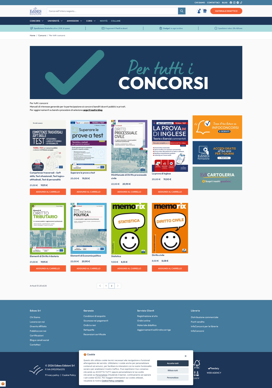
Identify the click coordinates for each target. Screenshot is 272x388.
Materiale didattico (146, 325)
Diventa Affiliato (38, 326)
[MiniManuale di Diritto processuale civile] (129, 146)
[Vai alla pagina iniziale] (35, 11)
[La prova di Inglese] (170, 146)
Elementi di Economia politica (86, 255)
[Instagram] (234, 2)
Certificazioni (37, 335)
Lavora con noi (37, 321)
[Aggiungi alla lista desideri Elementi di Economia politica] (102, 207)
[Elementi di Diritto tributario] (48, 228)
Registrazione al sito (147, 316)
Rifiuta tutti (173, 370)
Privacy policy (52, 375)
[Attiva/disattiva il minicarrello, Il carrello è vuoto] (205, 11)
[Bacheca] (199, 11)
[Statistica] (129, 228)
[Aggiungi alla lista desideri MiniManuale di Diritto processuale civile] (143, 124)
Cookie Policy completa (113, 381)
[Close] (185, 356)
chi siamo (200, 2)
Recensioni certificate (95, 334)
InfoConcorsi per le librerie (204, 326)
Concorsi (35, 21)
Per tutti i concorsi (57, 35)
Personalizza (172, 377)
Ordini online (143, 320)
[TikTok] (241, 2)
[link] (118, 285)
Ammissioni (73, 21)
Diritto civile (158, 255)
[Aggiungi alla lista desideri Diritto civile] (183, 207)
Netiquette (89, 329)
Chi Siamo (35, 317)
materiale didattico (226, 11)
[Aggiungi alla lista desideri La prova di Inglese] (183, 124)
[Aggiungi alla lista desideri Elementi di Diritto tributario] (61, 207)
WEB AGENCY (214, 372)
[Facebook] (231, 2)
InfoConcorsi (197, 330)
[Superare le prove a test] (89, 145)
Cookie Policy (69, 375)
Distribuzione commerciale (204, 317)
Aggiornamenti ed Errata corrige (154, 329)
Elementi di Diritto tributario (44, 256)
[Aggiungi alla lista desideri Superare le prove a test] (102, 124)
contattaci (213, 2)
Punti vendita (197, 321)
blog (224, 2)
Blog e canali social (39, 340)
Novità (104, 21)
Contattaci (35, 344)
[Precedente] (100, 285)
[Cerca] (181, 11)
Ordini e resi (90, 325)
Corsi (89, 21)
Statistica (116, 256)
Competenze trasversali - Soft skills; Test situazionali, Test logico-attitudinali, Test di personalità (47, 176)
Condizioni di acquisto (95, 316)
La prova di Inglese (161, 173)
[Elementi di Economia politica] (89, 228)
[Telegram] (238, 2)
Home (32, 35)
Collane (115, 21)
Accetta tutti (172, 363)
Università (53, 21)
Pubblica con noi (38, 330)
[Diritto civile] (170, 228)
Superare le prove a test (83, 172)
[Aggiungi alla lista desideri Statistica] (143, 207)
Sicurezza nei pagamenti (96, 320)
